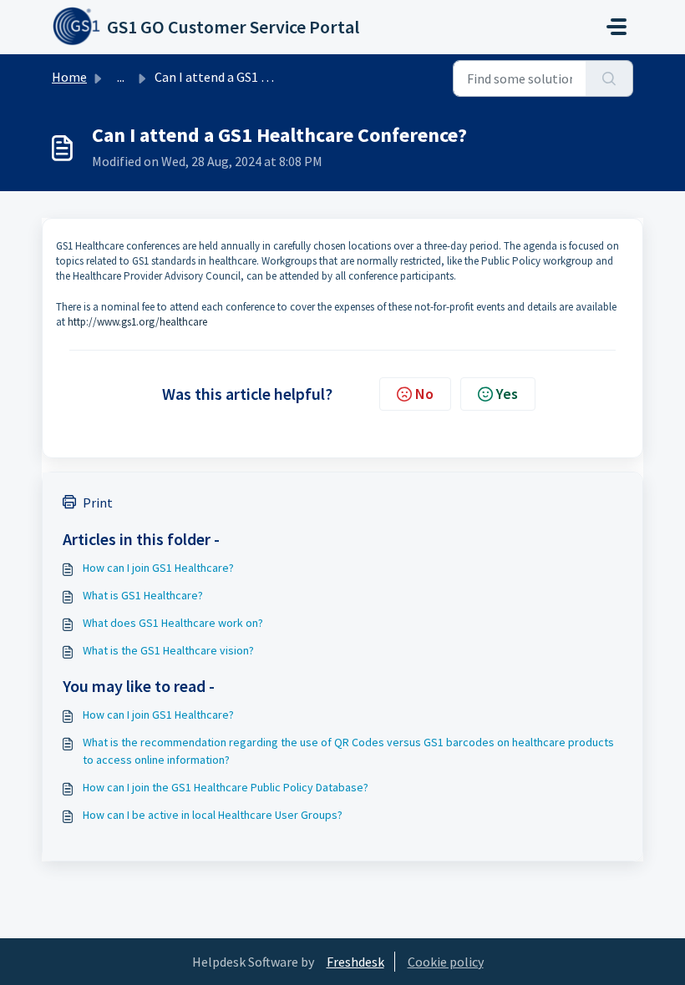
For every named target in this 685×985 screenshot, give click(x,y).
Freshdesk (355, 961)
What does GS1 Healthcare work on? (173, 622)
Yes (507, 393)
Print (98, 502)
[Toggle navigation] (616, 27)
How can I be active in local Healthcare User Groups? (212, 814)
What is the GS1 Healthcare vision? (168, 650)
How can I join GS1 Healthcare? (158, 567)
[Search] (609, 78)
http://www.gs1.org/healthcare (137, 322)
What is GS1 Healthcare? (143, 595)
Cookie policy (446, 961)
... (120, 76)
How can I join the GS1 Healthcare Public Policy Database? (225, 787)
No (424, 393)
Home (69, 76)
